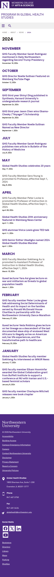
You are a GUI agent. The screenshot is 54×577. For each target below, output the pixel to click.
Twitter (12, 528)
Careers (5, 449)
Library (5, 551)
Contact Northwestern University (16, 453)
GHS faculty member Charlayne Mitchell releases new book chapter (25, 393)
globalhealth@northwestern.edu (19, 512)
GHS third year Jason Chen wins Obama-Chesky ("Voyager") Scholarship (25, 113)
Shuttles (6, 564)
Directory (6, 547)
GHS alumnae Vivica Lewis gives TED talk (25, 230)
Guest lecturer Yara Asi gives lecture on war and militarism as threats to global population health (24, 281)
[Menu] (3, 26)
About (13, 32)
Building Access (9, 441)
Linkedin (18, 528)
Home (4, 32)
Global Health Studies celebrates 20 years (26, 166)
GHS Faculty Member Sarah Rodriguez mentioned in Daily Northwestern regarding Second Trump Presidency (24, 57)
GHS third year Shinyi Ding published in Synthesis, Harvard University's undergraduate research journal (25, 98)
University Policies (10, 471)
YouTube (5, 535)
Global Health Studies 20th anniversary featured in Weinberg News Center (24, 218)
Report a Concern (9, 466)
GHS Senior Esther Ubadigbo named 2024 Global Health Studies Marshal (26, 241)
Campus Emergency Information (16, 445)
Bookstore (6, 543)
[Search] (10, 26)
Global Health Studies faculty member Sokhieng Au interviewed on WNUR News (25, 358)
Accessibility (7, 436)
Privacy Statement (10, 462)
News (21, 32)
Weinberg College (23, 4)
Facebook (5, 528)
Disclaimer (7, 458)
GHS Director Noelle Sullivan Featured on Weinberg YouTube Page (26, 78)
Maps (4, 556)
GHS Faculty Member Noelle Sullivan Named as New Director (23, 126)
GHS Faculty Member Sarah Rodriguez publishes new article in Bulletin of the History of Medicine (24, 147)
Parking (5, 560)
